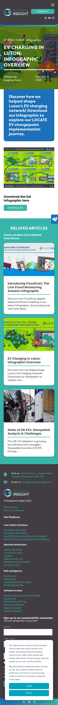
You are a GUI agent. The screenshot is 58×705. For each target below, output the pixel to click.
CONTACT (43, 11)
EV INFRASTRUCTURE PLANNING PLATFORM (15, 532)
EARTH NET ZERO (13, 549)
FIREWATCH (10, 579)
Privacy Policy (11, 507)
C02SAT (8, 555)
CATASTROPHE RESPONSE (17, 582)
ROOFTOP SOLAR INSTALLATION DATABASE (26, 539)
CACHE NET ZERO (13, 552)
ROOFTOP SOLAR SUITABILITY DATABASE (25, 536)
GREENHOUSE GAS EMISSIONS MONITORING (17, 560)
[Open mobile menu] (52, 5)
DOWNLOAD (15, 207)
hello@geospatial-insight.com (37, 482)
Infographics (33, 40)
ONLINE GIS (10, 598)
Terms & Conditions (14, 510)
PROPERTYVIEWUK (15, 601)
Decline (29, 693)
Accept (29, 686)
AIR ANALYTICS (12, 565)
